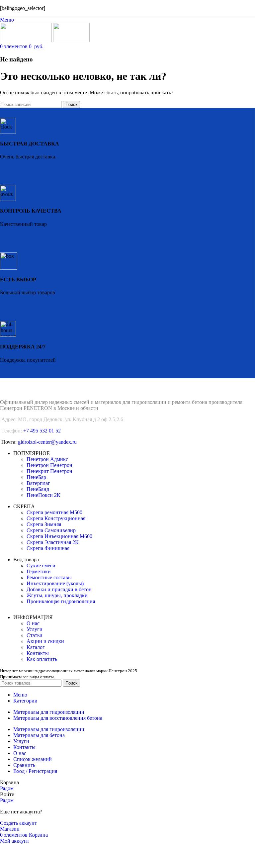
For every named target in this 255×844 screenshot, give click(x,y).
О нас (33, 623)
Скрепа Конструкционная (56, 518)
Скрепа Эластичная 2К (53, 542)
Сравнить (24, 765)
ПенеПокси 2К (43, 495)
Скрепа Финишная (48, 548)
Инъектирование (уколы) (55, 583)
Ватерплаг (38, 483)
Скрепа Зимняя (44, 524)
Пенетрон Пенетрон (49, 465)
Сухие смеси (41, 565)
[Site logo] (26, 40)
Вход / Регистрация (35, 771)
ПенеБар (36, 477)
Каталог (36, 647)
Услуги (34, 629)
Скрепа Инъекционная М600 (59, 536)
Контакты (38, 653)
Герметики (39, 571)
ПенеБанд (38, 489)
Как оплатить (42, 659)
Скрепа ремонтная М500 (54, 512)
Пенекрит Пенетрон (49, 471)
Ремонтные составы (49, 577)
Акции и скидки (45, 641)
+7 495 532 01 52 (42, 430)
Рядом (7, 788)
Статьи (34, 635)
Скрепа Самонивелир (51, 530)
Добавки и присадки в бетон (59, 589)
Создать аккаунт (18, 823)
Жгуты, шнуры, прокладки (57, 595)
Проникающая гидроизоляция (61, 601)
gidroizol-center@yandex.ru (47, 442)
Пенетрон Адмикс (47, 459)
